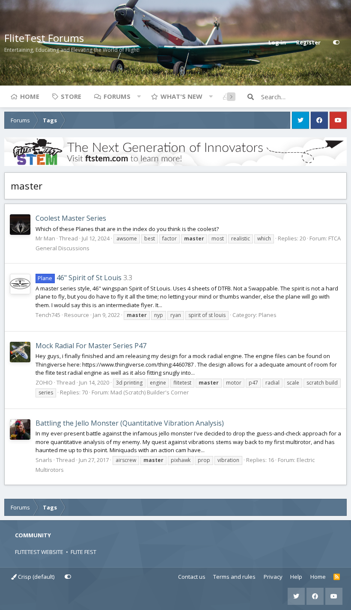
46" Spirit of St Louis (79, 277)
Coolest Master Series (71, 218)
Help (296, 576)
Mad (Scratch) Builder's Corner (149, 392)
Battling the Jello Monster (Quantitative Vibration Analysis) (130, 423)
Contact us (191, 576)
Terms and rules (234, 576)
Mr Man (45, 238)
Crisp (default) (35, 576)
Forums (117, 96)
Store (71, 96)
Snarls (44, 460)
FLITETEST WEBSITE (39, 552)
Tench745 (48, 315)
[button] (139, 96)
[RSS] (336, 577)
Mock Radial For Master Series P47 (91, 345)
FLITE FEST (83, 552)
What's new (181, 96)
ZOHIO (44, 382)
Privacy (273, 576)
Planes (268, 315)
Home (29, 96)
